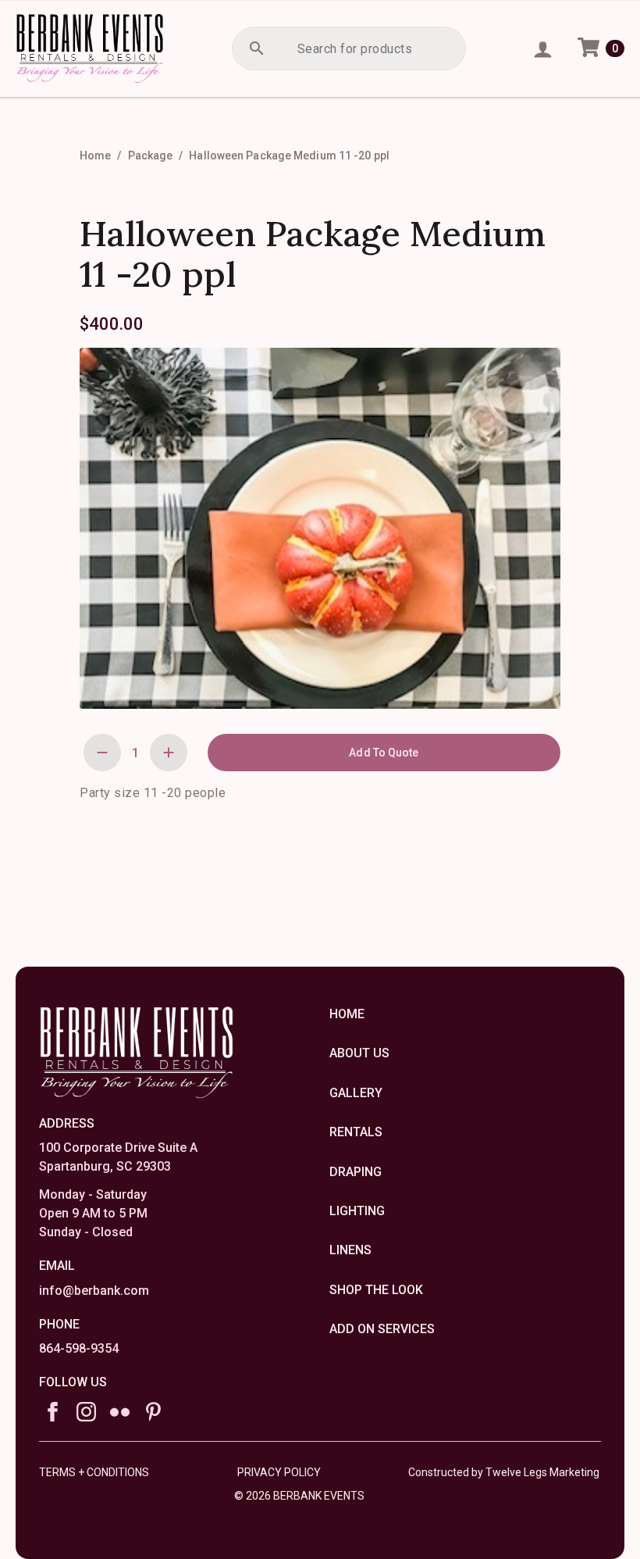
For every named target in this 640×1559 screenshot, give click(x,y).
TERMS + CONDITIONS (94, 1472)
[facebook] (52, 1411)
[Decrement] (102, 752)
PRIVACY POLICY (279, 1472)
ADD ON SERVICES (382, 1328)
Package (150, 155)
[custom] (119, 1411)
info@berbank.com (94, 1290)
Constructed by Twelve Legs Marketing (503, 1472)
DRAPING (355, 1171)
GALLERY (355, 1092)
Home (95, 155)
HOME (346, 1014)
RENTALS (355, 1132)
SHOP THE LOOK (376, 1289)
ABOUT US (359, 1053)
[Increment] (168, 752)
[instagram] (86, 1411)
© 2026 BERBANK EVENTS (299, 1492)
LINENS (350, 1250)
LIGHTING (357, 1210)
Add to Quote (383, 752)
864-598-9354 (79, 1348)
